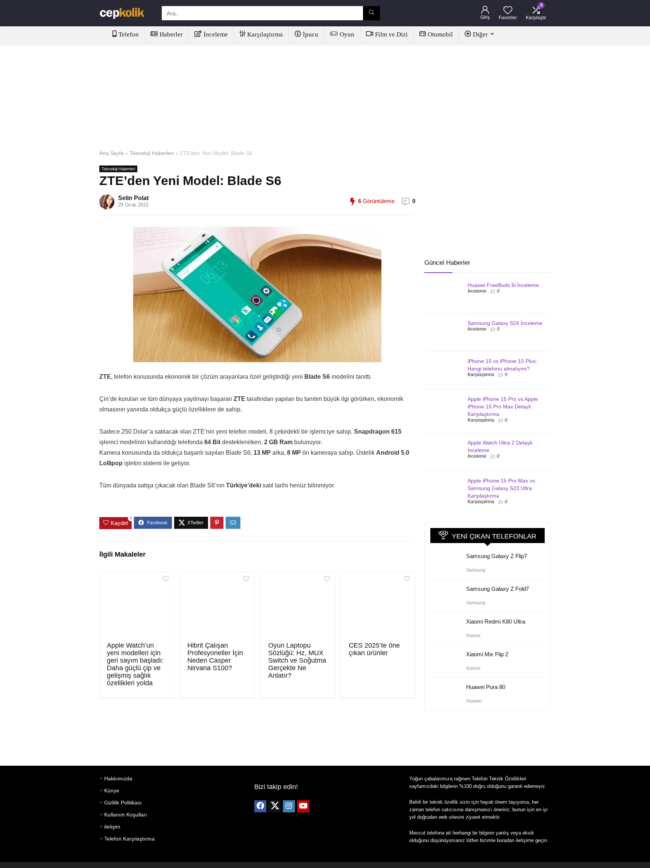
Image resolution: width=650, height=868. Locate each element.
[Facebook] (260, 806)
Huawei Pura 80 (485, 687)
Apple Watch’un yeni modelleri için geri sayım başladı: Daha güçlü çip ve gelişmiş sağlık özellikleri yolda (135, 664)
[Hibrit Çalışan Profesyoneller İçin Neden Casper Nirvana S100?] (216, 606)
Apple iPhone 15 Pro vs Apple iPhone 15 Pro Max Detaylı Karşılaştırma (503, 406)
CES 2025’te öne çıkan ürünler (374, 649)
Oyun (347, 34)
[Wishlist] (507, 11)
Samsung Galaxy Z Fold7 (497, 589)
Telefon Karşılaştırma (129, 839)
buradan (505, 840)
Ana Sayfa (111, 153)
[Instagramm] (289, 806)
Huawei (474, 701)
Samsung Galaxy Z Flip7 (496, 556)
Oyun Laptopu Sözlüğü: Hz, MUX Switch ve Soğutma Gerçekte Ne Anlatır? (297, 660)
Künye (111, 791)
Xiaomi (473, 635)
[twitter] (275, 806)
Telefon (128, 34)
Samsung (476, 570)
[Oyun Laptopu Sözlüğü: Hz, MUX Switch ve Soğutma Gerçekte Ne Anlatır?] (297, 606)
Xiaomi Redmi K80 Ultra (495, 621)
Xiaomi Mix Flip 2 (487, 654)
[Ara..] (371, 13)
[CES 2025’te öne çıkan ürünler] (378, 606)
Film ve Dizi (391, 34)
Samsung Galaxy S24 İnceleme (505, 323)
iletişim (112, 827)
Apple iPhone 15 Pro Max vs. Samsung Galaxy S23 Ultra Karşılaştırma (502, 488)
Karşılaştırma (265, 34)
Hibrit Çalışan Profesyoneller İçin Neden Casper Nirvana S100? (215, 657)
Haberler (171, 34)
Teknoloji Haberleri (152, 153)
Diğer (480, 34)
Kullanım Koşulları (125, 815)
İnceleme (216, 34)
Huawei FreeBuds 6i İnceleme (503, 285)
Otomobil (440, 34)
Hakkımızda (118, 778)
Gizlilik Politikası (123, 803)
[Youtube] (303, 806)
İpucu (310, 34)
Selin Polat (133, 198)
